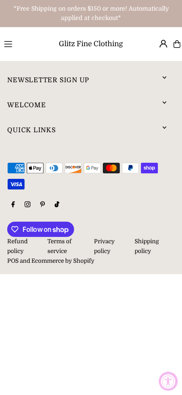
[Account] (163, 43)
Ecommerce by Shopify (62, 261)
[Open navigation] (22, 43)
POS (13, 261)
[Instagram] (27, 205)
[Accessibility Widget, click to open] (168, 381)
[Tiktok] (57, 205)
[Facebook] (13, 205)
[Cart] (177, 44)
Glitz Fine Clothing (91, 44)
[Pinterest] (42, 205)
